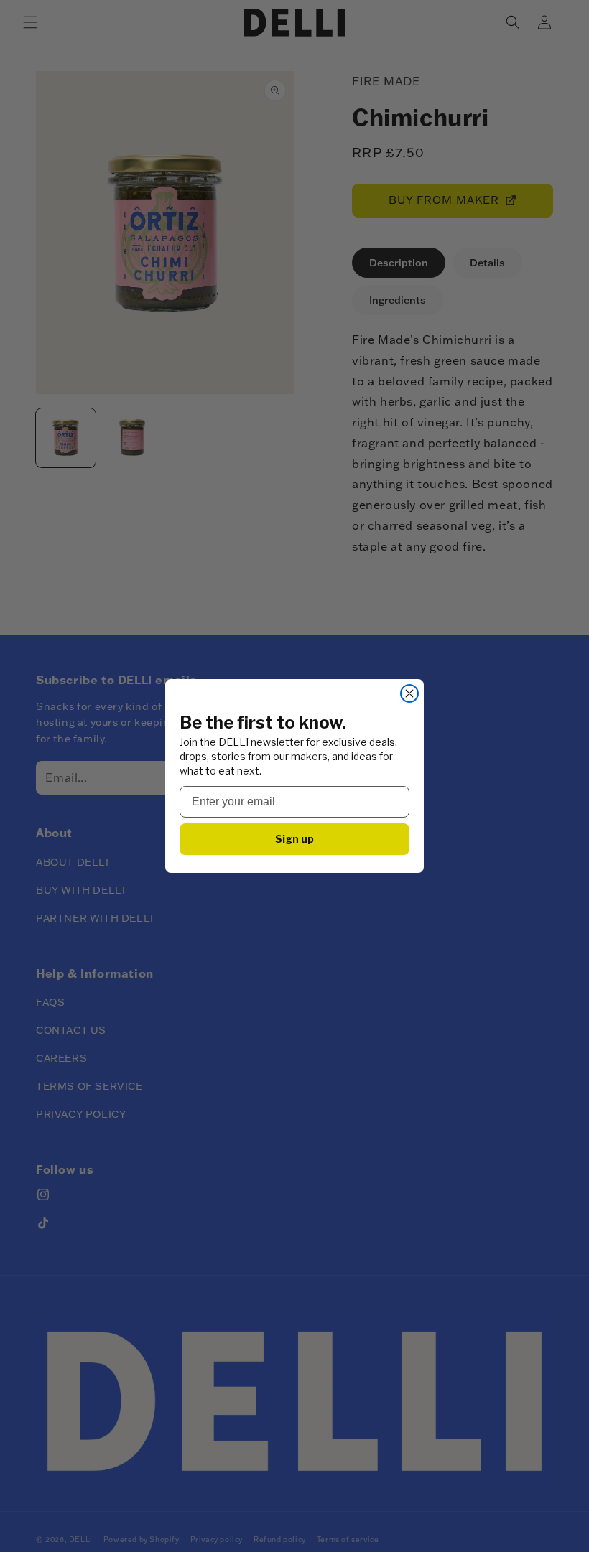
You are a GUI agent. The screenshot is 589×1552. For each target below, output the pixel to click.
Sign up (294, 839)
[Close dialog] (409, 693)
